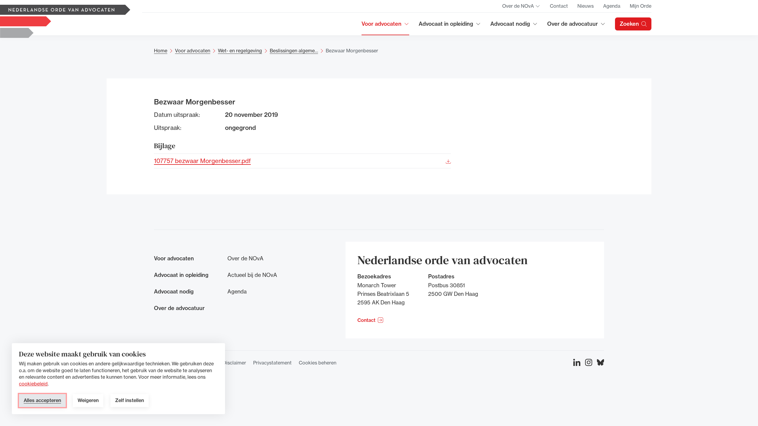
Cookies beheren (317, 363)
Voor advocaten (385, 25)
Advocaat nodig (514, 25)
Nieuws (585, 6)
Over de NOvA (521, 7)
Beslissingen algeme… (294, 51)
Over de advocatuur (572, 25)
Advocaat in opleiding (446, 25)
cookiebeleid (33, 384)
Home (160, 51)
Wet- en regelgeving (240, 51)
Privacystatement (272, 363)
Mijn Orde (640, 6)
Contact (559, 6)
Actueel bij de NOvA (252, 275)
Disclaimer (234, 363)
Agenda (611, 6)
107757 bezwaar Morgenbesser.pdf (202, 160)
